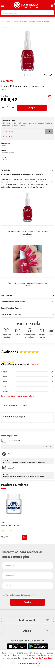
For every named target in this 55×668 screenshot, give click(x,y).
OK (49, 131)
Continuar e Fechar (27, 663)
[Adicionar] (51, 108)
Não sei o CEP (7, 136)
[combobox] (27, 12)
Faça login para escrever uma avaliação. (18, 396)
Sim (35, 595)
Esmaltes (15, 21)
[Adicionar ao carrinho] (24, 537)
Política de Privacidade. (42, 658)
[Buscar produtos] (51, 13)
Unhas (8, 21)
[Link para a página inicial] (2, 21)
